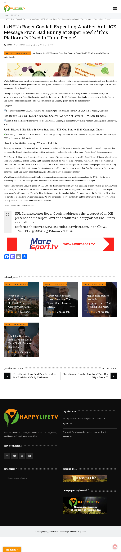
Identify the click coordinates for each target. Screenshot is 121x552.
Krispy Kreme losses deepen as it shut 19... (84, 418)
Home (6, 15)
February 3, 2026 (61, 231)
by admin (8, 44)
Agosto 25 (67, 423)
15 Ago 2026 (25, 311)
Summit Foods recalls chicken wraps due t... (85, 432)
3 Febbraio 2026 (23, 44)
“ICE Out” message (25, 181)
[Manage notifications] (115, 546)
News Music (22, 53)
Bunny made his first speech (21, 177)
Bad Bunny (14, 81)
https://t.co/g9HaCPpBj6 (48, 227)
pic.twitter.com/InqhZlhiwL (86, 227)
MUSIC (14, 15)
